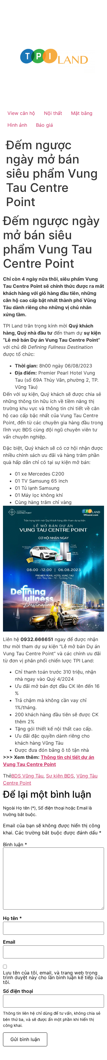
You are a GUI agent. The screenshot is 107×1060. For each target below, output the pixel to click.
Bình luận (15, 844)
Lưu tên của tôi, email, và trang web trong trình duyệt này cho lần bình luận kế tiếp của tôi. (53, 977)
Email (9, 941)
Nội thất (53, 113)
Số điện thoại (18, 991)
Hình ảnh (17, 125)
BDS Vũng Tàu (27, 776)
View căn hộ (21, 113)
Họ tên (12, 918)
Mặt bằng (81, 113)
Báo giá (44, 125)
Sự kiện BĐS (60, 776)
